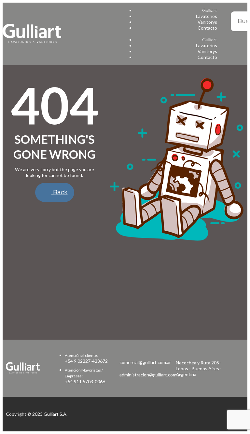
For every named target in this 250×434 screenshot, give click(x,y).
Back (59, 192)
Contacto (207, 28)
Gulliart (209, 10)
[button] (172, 34)
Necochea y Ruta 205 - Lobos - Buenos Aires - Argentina (199, 368)
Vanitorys (207, 22)
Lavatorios (206, 16)
